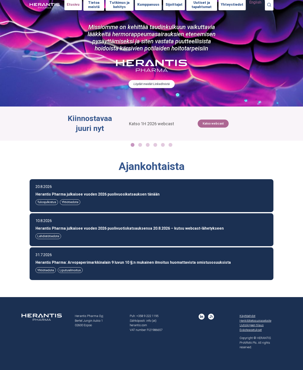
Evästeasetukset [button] (251, 330)
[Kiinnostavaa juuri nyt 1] (140, 145)
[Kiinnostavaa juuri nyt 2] (148, 145)
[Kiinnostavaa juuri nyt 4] (163, 145)
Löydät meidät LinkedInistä (152, 84)
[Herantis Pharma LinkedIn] (202, 317)
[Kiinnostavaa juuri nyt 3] (155, 145)
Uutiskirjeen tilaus (252, 325)
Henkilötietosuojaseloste (255, 320)
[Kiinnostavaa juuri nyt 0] (132, 145)
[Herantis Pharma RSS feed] (211, 317)
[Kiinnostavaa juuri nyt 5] (170, 145)
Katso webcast (213, 123)
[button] (151, 195)
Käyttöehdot (247, 316)
